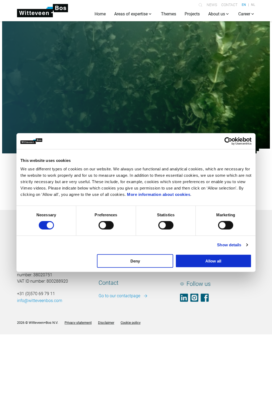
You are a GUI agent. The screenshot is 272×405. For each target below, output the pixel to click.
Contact (229, 5)
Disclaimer (106, 323)
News (212, 5)
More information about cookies (158, 194)
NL (253, 5)
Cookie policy (131, 323)
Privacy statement (78, 323)
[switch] (106, 225)
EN (244, 5)
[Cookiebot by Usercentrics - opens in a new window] (228, 141)
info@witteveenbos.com (39, 300)
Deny (135, 260)
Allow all (213, 260)
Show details (229, 245)
